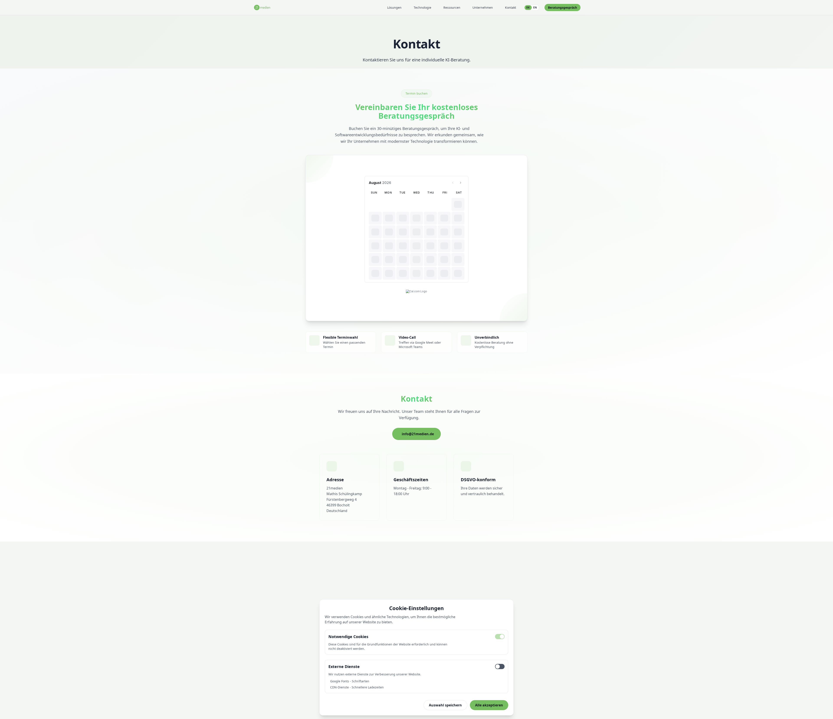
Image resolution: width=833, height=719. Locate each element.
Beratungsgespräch (562, 7)
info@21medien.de (418, 434)
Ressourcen (451, 7)
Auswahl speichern (445, 705)
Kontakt (510, 7)
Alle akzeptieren (489, 705)
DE (528, 7)
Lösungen (394, 7)
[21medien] (262, 7)
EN (535, 7)
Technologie (422, 7)
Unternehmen (482, 7)
